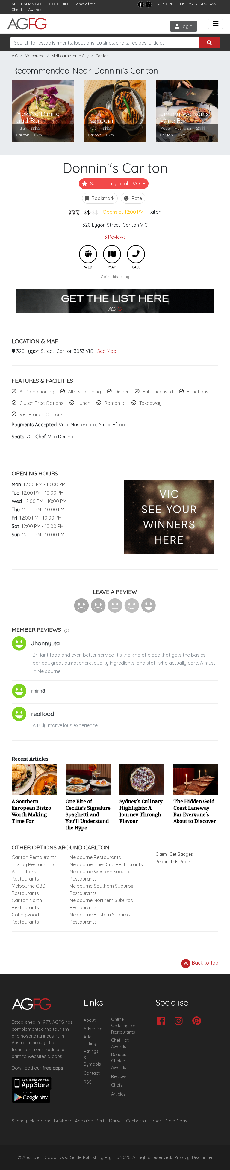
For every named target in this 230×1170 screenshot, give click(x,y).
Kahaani (100, 120)
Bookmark (102, 198)
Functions (197, 392)
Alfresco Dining (84, 392)
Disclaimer (202, 1157)
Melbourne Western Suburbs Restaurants (100, 875)
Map (112, 254)
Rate (136, 198)
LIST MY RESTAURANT (199, 3)
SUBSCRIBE (166, 3)
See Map (106, 351)
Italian (154, 212)
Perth (101, 1121)
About (90, 1020)
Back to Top (204, 963)
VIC (15, 56)
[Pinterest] (198, 1021)
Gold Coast (177, 1121)
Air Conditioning (36, 392)
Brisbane (63, 1121)
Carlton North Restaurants (27, 903)
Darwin (116, 1121)
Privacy (182, 1157)
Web (88, 254)
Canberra (136, 1121)
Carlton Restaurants (34, 857)
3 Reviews (115, 237)
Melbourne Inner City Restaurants (106, 864)
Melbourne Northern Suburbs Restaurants (101, 903)
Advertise (93, 1029)
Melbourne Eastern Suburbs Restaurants (99, 918)
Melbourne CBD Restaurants (29, 889)
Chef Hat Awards (26, 9)
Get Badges (181, 854)
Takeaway (150, 403)
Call (136, 254)
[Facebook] (140, 4)
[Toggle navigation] (215, 24)
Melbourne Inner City (70, 56)
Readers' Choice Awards (119, 1061)
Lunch (83, 403)
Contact (92, 1073)
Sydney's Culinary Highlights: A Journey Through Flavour (141, 811)
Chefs (116, 1085)
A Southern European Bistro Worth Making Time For (31, 811)
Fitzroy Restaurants (33, 864)
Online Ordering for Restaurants (123, 1026)
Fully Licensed (158, 392)
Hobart (155, 1121)
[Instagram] (148, 4)
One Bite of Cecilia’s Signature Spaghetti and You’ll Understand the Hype (88, 814)
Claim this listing (115, 276)
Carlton (102, 56)
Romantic (114, 403)
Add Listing (90, 1040)
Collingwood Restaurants (25, 918)
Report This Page (172, 861)
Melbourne (34, 56)
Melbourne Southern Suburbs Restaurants (101, 889)
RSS (88, 1082)
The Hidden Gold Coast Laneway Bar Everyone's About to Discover (194, 811)
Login (185, 26)
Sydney (19, 1121)
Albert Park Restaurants (25, 875)
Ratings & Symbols (92, 1058)
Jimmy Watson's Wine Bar (184, 117)
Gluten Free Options (41, 403)
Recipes (119, 1076)
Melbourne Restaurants (95, 857)
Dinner (122, 392)
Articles (118, 1094)
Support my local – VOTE (117, 184)
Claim (161, 854)
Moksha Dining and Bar (38, 117)
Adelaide (84, 1121)
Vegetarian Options (41, 414)
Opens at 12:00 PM (123, 212)
